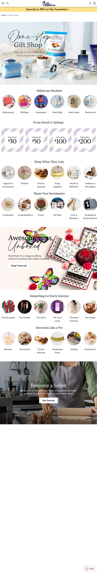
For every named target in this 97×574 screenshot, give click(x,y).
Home (4, 15)
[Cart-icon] (94, 3)
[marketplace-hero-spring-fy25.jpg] (48, 53)
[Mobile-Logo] (49, 3)
